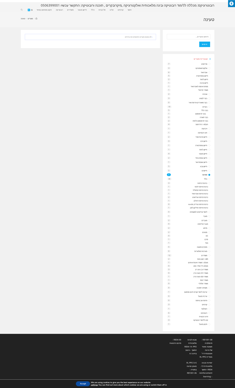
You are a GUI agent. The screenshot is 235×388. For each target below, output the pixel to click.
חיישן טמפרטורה (202, 76)
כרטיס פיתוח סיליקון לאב (199, 207)
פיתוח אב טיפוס (201, 300)
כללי (205, 179)
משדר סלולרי (203, 283)
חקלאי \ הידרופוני (201, 124)
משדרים (204, 255)
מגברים (204, 220)
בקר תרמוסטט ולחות (200, 121)
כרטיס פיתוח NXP (201, 186)
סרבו (206, 239)
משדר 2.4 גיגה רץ (201, 269)
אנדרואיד (204, 72)
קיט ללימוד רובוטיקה (200, 320)
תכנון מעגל (203, 324)
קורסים (204, 304)
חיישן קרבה (204, 83)
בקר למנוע (203, 98)
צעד (206, 243)
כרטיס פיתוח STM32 (200, 190)
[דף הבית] (36, 18)
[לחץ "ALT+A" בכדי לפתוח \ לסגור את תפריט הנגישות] (231, 3)
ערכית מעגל (202, 296)
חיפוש (204, 44)
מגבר (205, 216)
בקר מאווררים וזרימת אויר (198, 102)
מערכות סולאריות (200, 251)
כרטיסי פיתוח (202, 183)
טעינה (23, 18)
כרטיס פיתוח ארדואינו (200, 197)
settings (94, 385)
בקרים (204, 107)
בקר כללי (204, 110)
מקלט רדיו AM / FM (200, 266)
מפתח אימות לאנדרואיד (199, 86)
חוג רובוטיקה (202, 132)
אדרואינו (204, 64)
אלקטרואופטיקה (201, 68)
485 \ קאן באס (202, 259)
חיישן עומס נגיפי (201, 158)
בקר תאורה (204, 117)
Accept (83, 383)
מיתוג (205, 228)
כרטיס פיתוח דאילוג (201, 201)
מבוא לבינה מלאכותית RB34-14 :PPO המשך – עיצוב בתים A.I (190, 346)
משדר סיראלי (203, 90)
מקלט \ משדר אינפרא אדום (198, 262)
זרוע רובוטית (203, 316)
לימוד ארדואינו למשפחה (198, 212)
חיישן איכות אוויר (201, 137)
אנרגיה (204, 94)
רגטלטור (204, 309)
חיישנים (204, 170)
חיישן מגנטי (203, 153)
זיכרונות (204, 128)
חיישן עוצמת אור (201, 162)
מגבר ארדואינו (203, 224)
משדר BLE (204, 280)
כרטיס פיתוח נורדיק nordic (198, 204)
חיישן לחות (204, 79)
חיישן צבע (203, 166)
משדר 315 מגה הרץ (201, 273)
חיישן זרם (203, 141)
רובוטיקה (204, 313)
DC (207, 236)
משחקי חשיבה (202, 288)
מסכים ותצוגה (202, 247)
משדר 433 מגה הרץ (201, 276)
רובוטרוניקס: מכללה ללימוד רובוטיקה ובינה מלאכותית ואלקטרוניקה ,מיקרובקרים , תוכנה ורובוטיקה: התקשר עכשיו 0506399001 (127, 5)
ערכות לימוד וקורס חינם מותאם (195, 292)
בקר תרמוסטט (200, 114)
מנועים (204, 232)
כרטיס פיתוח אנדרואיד (200, 193)
